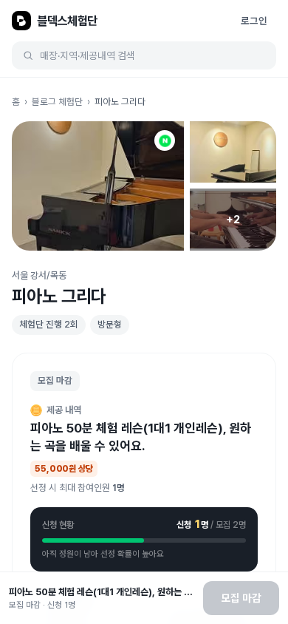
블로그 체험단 (57, 101)
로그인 (254, 21)
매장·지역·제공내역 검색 (87, 55)
